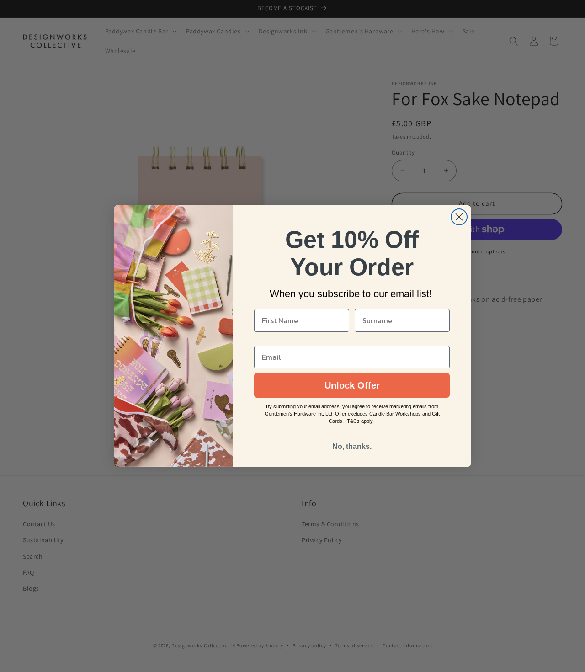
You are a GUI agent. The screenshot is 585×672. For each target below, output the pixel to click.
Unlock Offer (352, 385)
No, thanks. (352, 446)
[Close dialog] (459, 217)
